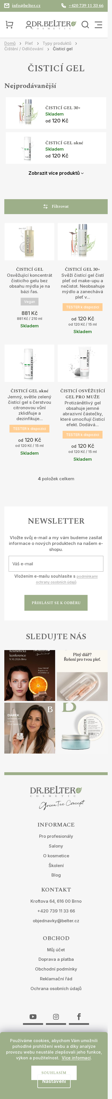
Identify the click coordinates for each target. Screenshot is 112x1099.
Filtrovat (60, 206)
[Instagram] (56, 1013)
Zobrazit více (30, 254)
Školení (56, 865)
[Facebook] (79, 1013)
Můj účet (56, 949)
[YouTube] (33, 1013)
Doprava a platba (56, 959)
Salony (56, 846)
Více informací (76, 1057)
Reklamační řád (56, 978)
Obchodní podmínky (56, 969)
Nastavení (54, 1081)
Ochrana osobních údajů (56, 988)
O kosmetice (56, 855)
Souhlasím (53, 1073)
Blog (56, 875)
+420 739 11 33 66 (56, 911)
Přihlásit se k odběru (56, 603)
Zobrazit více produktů (54, 173)
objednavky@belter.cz (56, 920)
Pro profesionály (56, 836)
